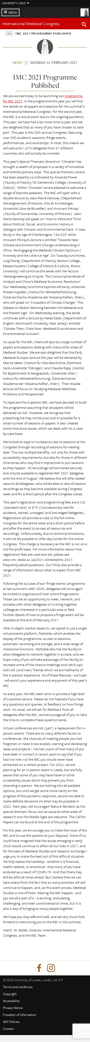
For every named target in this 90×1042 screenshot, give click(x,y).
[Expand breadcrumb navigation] (9, 33)
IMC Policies (11, 1021)
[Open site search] (84, 25)
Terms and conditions (17, 986)
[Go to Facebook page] (39, 968)
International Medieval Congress (31, 23)
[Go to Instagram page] (51, 968)
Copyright (10, 993)
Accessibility (11, 1000)
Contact (8, 1028)
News (17, 62)
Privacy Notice (13, 1007)
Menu (13, 12)
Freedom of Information (19, 1014)
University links (14, 3)
